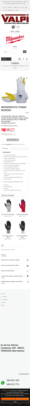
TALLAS (3, 134)
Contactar (9, 7)
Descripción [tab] (5, 148)
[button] (26, 78)
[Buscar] (24, 51)
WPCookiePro (15, 404)
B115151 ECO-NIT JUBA (8, 214)
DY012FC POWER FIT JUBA (22, 236)
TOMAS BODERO (13, 65)
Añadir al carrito (12, 140)
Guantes (7, 65)
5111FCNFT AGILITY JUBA (7, 236)
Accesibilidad (24, 374)
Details (15, 401)
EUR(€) (16, 10)
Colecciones (16, 7)
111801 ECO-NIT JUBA (22, 214)
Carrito (22, 7)
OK (15, 398)
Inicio (4, 7)
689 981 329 (13, 380)
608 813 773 (13, 384)
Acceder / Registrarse (8, 10)
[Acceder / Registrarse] (27, 59)
